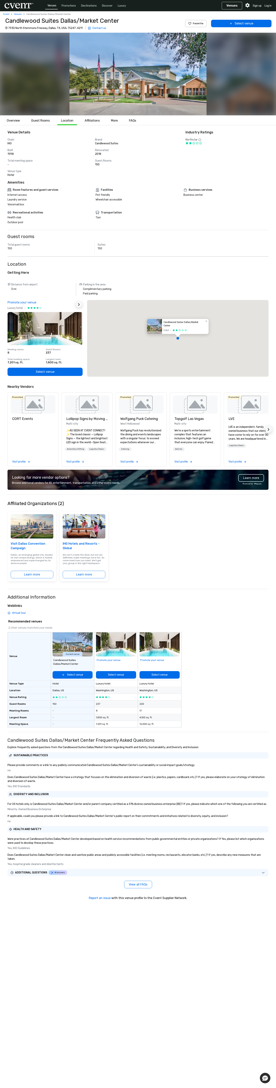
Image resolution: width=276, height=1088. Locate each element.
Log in (268, 5)
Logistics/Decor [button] (96, 449)
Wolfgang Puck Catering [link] (139, 419)
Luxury (122, 5)
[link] (33, 404)
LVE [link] (231, 419)
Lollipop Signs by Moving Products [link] (87, 419)
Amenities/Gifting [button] (75, 449)
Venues (52, 5)
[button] (138, 74)
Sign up (257, 5)
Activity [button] (178, 449)
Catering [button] (125, 449)
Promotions (69, 5)
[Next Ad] (79, 305)
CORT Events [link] (22, 419)
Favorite (198, 23)
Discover (107, 5)
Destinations (89, 5)
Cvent (6, 14)
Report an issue (100, 898)
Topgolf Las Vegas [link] (189, 419)
